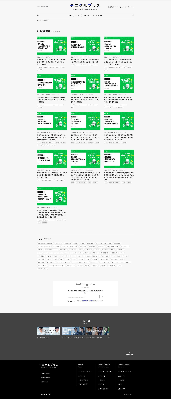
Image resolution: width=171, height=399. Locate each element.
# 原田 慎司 (117, 243)
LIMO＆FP (121, 389)
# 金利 (119, 265)
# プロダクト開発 (92, 256)
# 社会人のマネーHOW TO (54, 67)
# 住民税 (79, 265)
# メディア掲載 (104, 256)
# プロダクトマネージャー (57, 265)
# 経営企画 (41, 256)
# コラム (72, 256)
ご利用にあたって (45, 373)
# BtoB (67, 259)
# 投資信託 (40, 69)
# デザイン (95, 262)
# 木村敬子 (114, 253)
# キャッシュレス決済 (117, 259)
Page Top (129, 355)
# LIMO (81, 259)
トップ (39, 20)
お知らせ (86, 15)
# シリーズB (72, 250)
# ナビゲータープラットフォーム (59, 253)
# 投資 (45, 67)
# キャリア (41, 262)
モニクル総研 (82, 384)
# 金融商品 (59, 220)
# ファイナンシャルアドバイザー (121, 262)
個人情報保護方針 (45, 377)
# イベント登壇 (104, 259)
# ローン (125, 256)
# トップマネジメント (44, 246)
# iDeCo (123, 67)
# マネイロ (101, 246)
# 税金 (55, 259)
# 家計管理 (41, 259)
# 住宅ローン (70, 265)
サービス (119, 7)
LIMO (120, 384)
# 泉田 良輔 (90, 243)
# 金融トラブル (42, 269)
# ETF (96, 105)
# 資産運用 (63, 250)
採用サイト (111, 7)
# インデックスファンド (118, 107)
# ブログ (73, 253)
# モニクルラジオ (84, 253)
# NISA (56, 105)
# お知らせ (56, 246)
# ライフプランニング (108, 250)
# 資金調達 (89, 250)
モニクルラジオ (97, 15)
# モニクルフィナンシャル (103, 243)
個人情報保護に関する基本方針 (87, 300)
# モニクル (59, 243)
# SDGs (94, 259)
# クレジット (50, 262)
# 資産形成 (92, 246)
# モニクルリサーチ (112, 246)
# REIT (72, 107)
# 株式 (89, 65)
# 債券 (62, 67)
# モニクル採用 (115, 256)
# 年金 (106, 69)
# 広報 (87, 265)
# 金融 (49, 256)
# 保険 (93, 253)
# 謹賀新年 (112, 265)
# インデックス (108, 107)
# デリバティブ (105, 262)
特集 (70, 15)
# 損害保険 (103, 265)
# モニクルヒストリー (51, 250)
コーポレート (129, 7)
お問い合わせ (44, 382)
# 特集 (82, 243)
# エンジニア (124, 246)
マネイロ (101, 384)
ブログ (78, 15)
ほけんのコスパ (103, 389)
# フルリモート (42, 265)
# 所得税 (94, 265)
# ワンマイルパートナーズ (69, 246)
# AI (61, 259)
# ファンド (63, 142)
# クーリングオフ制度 (64, 262)
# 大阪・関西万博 (103, 253)
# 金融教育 (40, 67)
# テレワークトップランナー (81, 262)
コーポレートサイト (85, 371)
